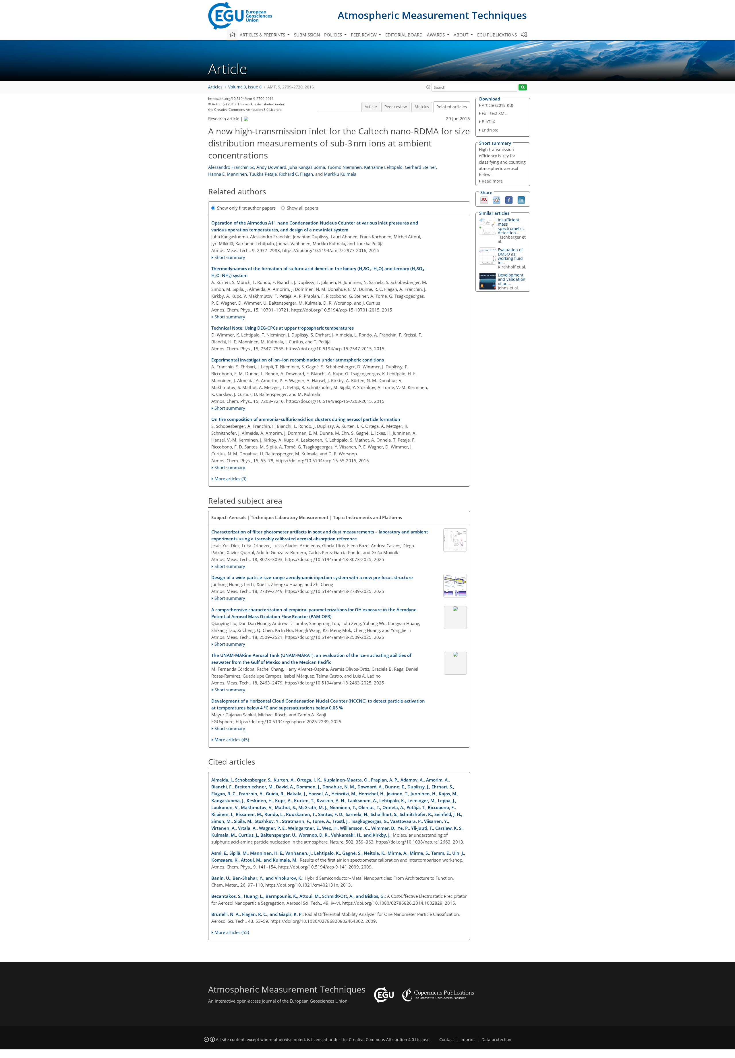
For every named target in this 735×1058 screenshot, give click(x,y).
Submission (307, 35)
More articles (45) (231, 739)
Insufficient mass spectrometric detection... (511, 226)
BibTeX (488, 121)
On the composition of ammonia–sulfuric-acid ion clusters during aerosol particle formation (305, 419)
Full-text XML (494, 113)
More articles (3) (230, 478)
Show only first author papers (246, 208)
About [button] (461, 35)
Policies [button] (333, 35)
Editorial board (404, 35)
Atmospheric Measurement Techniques (432, 15)
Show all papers (302, 208)
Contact (446, 1039)
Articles (215, 87)
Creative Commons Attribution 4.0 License (389, 1039)
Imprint (468, 1039)
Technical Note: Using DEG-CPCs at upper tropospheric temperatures (282, 328)
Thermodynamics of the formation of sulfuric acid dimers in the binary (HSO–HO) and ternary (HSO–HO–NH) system (318, 272)
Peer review (395, 106)
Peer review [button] (364, 35)
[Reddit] (496, 200)
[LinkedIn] (521, 200)
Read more (492, 181)
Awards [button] (436, 35)
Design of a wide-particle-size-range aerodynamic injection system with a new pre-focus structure (312, 577)
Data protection (496, 1039)
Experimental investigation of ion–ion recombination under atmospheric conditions (297, 360)
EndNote (490, 130)
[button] (428, 87)
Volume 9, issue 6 (245, 87)
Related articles (451, 106)
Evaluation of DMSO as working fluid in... (510, 256)
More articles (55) (231, 932)
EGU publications (497, 35)
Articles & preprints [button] (263, 35)
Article (371, 106)
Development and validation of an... (511, 279)
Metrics (422, 106)
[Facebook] (509, 200)
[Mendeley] (484, 200)
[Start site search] (523, 87)
